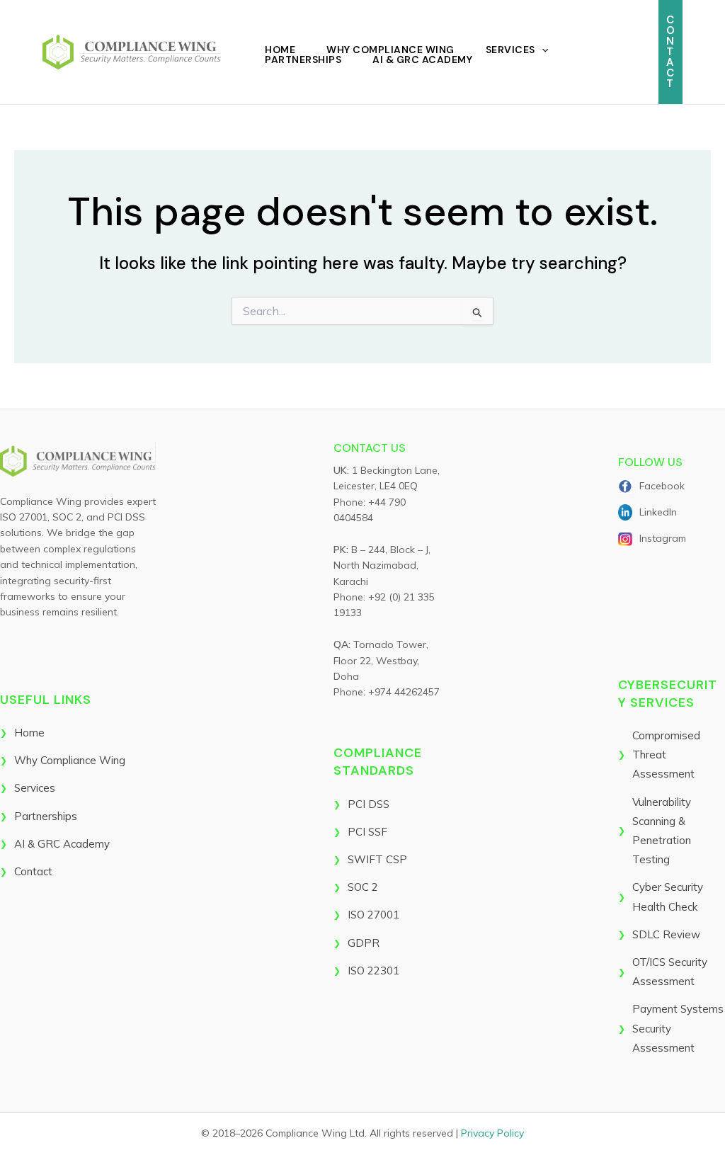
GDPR (363, 943)
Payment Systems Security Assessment (678, 1028)
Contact (33, 871)
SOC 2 (363, 887)
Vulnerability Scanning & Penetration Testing (661, 831)
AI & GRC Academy (422, 59)
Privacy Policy (492, 1133)
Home (280, 50)
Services (510, 50)
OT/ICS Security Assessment (669, 971)
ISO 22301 (373, 970)
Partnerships (303, 59)
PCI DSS (368, 804)
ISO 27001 (373, 914)
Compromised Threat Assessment (666, 754)
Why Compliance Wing (390, 50)
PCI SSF (367, 831)
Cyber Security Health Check (667, 896)
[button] (541, 50)
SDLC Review (666, 934)
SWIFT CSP (377, 859)
